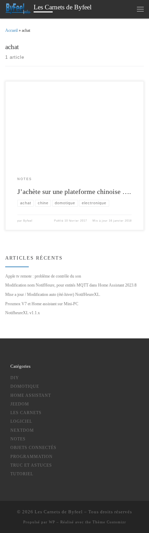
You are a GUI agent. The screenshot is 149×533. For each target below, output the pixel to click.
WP (52, 522)
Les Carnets (26, 413)
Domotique (24, 386)
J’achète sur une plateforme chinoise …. (74, 191)
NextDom (22, 430)
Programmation (31, 457)
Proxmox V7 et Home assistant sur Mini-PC (41, 303)
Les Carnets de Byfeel (59, 511)
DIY (14, 378)
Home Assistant (30, 395)
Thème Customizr (109, 522)
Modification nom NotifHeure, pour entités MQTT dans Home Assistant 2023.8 (71, 285)
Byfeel (28, 220)
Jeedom (19, 404)
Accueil (11, 30)
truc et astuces (31, 465)
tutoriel (21, 474)
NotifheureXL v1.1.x (22, 312)
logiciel (21, 421)
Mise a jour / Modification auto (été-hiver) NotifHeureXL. (52, 294)
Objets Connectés (33, 448)
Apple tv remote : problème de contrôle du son (43, 276)
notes (18, 439)
